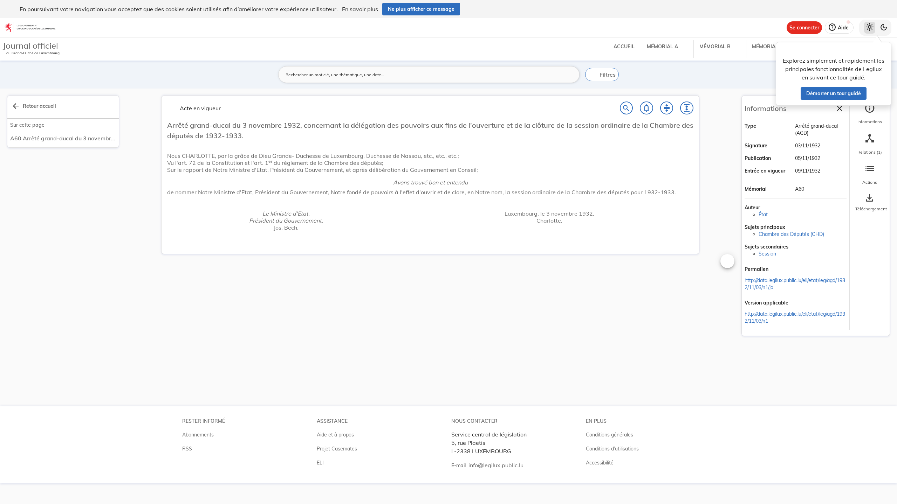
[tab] (869, 114)
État (763, 214)
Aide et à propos (335, 435)
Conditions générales (609, 435)
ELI (320, 463)
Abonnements (198, 435)
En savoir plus (360, 9)
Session (767, 254)
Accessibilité (600, 463)
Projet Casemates (337, 449)
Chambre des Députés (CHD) (791, 234)
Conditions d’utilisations (612, 449)
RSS (187, 449)
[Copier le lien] (778, 270)
